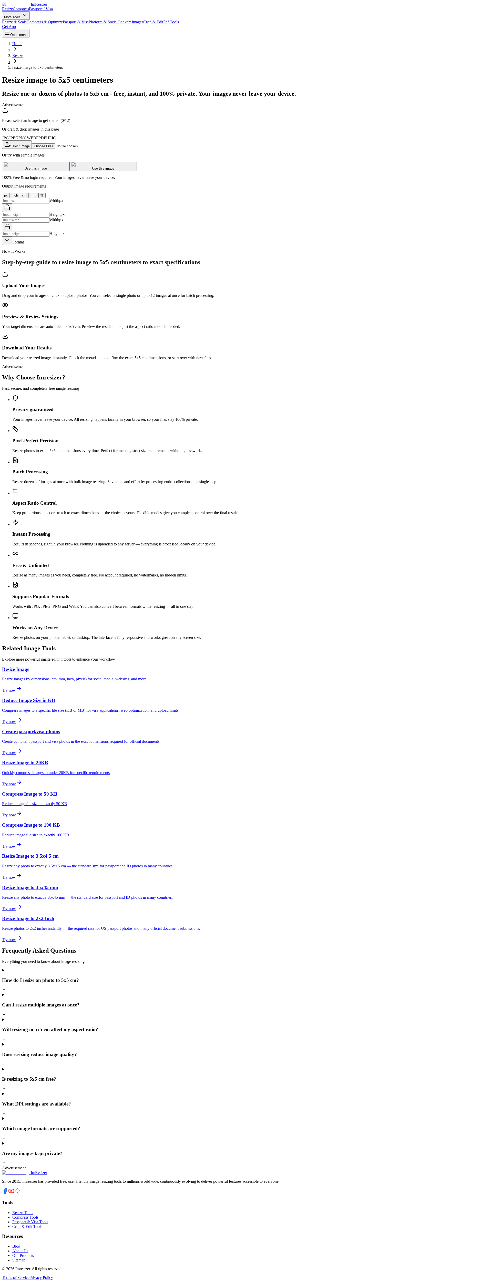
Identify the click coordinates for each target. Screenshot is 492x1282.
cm (24, 195)
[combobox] (7, 241)
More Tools (13, 17)
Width (54, 200)
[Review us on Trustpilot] (17, 1192)
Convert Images (130, 22)
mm (33, 195)
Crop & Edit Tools (27, 1226)
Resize (7, 9)
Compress (21, 9)
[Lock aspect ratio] (7, 207)
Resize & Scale (14, 22)
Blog (16, 1246)
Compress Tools (25, 1217)
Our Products (23, 1255)
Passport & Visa (76, 22)
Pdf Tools (171, 22)
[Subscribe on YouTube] (11, 1192)
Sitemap (18, 1260)
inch (15, 195)
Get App (9, 26)
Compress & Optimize (45, 22)
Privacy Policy (41, 1277)
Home (17, 44)
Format (18, 242)
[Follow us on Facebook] (5, 1192)
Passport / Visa (41, 9)
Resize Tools (22, 1212)
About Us (20, 1251)
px (6, 195)
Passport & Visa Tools (30, 1222)
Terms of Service (15, 1277)
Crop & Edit (153, 22)
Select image (20, 146)
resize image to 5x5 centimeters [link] (37, 67)
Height (54, 214)
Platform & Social (103, 22)
